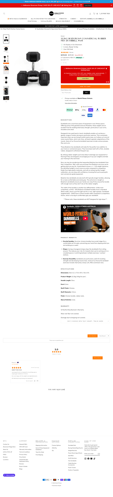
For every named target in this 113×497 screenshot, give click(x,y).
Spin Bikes (71, 455)
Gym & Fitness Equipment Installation (42, 448)
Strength (63, 19)
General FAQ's (23, 444)
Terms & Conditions (24, 452)
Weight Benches (72, 450)
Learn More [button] (85, 78)
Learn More (88, 5)
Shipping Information (41, 445)
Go (86, 92)
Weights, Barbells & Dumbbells (92, 19)
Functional (32, 21)
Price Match (22, 457)
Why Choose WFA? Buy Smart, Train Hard (85, 321)
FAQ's (4, 454)
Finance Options (56, 445)
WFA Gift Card (23, 447)
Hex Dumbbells (72, 460)
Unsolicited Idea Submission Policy (24, 460)
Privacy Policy (23, 454)
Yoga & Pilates (46, 21)
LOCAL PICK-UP (7, 452)
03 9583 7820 (105, 13)
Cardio (74, 19)
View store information (71, 103)
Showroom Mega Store (9, 447)
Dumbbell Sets (72, 445)
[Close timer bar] (111, 5)
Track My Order (40, 452)
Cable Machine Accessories (72, 464)
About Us (5, 449)
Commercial (79, 21)
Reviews (5, 457)
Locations (5, 459)
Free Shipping (39, 454)
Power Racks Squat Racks (75, 453)
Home (62, 36)
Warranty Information (25, 449)
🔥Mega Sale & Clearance (17, 19)
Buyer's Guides (23, 466)
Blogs (20, 469)
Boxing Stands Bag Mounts (75, 448)
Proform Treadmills (73, 470)
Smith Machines (72, 458)
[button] (111, 1)
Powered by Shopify (56, 485)
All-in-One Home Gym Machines (43, 19)
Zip (53, 450)
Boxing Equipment (63, 21)
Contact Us (6, 444)
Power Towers (72, 467)
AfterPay (54, 448)
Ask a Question (92, 336)
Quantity (65, 60)
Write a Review (97, 358)
